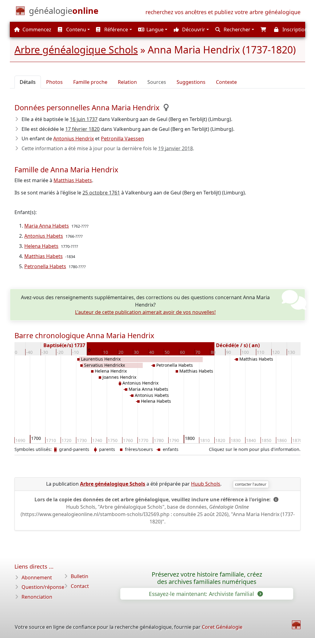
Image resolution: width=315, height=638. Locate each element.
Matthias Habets (73, 180)
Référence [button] (115, 29)
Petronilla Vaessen (122, 138)
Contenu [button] (75, 29)
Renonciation (37, 596)
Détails (28, 82)
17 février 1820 (82, 129)
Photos (54, 82)
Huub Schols (205, 483)
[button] (152, 29)
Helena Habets (41, 246)
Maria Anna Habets (46, 225)
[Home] (296, 624)
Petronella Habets (45, 266)
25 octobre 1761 (101, 192)
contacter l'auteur (250, 484)
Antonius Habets (43, 236)
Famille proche (90, 82)
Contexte (226, 82)
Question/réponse (43, 587)
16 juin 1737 (84, 119)
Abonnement (37, 577)
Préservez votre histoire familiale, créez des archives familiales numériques (207, 578)
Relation (127, 82)
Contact (80, 586)
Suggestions (191, 82)
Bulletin (79, 576)
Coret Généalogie (222, 627)
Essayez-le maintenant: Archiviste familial (202, 593)
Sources (156, 82)
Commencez (36, 29)
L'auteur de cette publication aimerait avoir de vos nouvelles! (145, 312)
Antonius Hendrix (73, 138)
